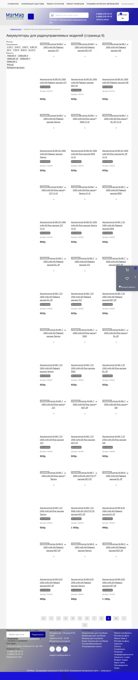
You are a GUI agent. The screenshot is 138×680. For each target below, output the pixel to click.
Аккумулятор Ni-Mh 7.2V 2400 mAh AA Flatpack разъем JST (82, 296)
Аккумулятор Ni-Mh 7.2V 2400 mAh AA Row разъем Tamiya (52, 511)
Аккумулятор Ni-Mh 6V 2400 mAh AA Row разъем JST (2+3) (53, 225)
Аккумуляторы (16, 29)
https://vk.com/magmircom (52, 649)
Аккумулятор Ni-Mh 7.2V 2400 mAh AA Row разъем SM (114, 439)
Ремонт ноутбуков (55, 4)
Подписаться (37, 634)
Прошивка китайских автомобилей (103, 4)
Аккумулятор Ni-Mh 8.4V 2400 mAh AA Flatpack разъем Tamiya (82, 582)
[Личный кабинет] (127, 287)
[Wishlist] (65, 50)
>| (85, 625)
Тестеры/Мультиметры (92, 644)
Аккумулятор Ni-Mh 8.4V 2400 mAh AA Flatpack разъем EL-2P (113, 511)
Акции (116, 668)
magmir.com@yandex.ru (59, 655)
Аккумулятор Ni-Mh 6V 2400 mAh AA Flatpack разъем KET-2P (84, 82)
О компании (13, 4)
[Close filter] (14, 42)
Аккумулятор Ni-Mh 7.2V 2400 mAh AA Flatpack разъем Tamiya (51, 368)
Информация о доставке (32, 4)
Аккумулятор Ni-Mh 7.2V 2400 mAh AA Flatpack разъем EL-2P (51, 296)
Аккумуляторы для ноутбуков (94, 633)
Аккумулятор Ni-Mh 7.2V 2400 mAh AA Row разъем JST (52, 439)
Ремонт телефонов (75, 4)
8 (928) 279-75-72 (104, 14)
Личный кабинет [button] (128, 4)
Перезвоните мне (14, 657)
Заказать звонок (102, 19)
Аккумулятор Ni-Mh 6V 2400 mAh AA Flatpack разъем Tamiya (53, 154)
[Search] (52, 15)
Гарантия (118, 644)
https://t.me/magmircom (58, 649)
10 (116, 618)
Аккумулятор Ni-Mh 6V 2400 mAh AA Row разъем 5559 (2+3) (84, 154)
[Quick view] (65, 45)
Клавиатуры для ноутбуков (93, 636)
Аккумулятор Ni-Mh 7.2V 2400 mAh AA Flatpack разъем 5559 (113, 225)
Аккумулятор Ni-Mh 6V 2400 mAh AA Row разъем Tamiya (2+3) (84, 225)
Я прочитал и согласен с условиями (24, 639)
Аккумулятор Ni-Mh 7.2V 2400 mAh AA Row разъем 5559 (83, 368)
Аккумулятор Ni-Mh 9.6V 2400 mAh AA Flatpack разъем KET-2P (113, 582)
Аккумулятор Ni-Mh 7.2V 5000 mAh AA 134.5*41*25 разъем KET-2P (82, 511)
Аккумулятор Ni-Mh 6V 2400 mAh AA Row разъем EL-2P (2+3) (115, 154)
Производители (121, 665)
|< (44, 618)
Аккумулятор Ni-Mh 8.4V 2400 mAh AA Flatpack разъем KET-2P (51, 582)
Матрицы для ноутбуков (92, 638)
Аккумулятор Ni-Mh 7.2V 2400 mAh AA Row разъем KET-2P (83, 439)
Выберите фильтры (15, 68)
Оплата (117, 646)
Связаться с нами (122, 657)
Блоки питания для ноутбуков (95, 641)
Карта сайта (119, 662)
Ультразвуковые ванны (92, 646)
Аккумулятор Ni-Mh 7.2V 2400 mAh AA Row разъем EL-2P (114, 368)
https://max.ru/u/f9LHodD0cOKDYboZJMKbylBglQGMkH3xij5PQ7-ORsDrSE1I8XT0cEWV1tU (65, 649)
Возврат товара (121, 660)
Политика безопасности (28, 638)
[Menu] (31, 17)
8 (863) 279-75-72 (104, 16)
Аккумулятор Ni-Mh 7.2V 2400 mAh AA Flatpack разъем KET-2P (113, 296)
